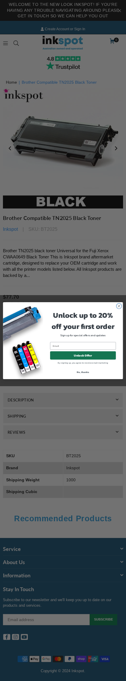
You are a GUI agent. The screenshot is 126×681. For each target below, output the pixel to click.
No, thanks (83, 372)
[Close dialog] (119, 306)
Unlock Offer (83, 355)
